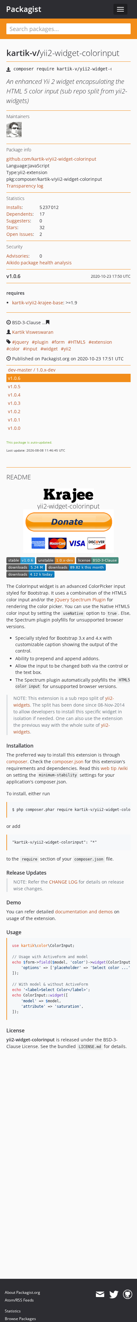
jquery (22, 342)
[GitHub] (127, 1294)
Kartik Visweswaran (33, 332)
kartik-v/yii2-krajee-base (37, 303)
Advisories (17, 256)
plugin (41, 342)
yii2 (67, 349)
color (14, 349)
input (31, 349)
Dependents (19, 214)
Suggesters (18, 221)
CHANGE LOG (63, 882)
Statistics (13, 1311)
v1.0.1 (14, 420)
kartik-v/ (23, 53)
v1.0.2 (14, 411)
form (59, 342)
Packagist (23, 9)
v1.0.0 (14, 428)
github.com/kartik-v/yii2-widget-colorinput (51, 159)
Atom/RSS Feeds (19, 1300)
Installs (14, 207)
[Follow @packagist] (114, 1294)
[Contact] (100, 1294)
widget (50, 349)
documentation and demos (84, 912)
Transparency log (24, 186)
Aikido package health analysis (39, 263)
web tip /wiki (114, 768)
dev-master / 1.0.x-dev (31, 370)
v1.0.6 (14, 378)
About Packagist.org (22, 1292)
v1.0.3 (14, 403)
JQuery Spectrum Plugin (80, 600)
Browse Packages (20, 1318)
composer (16, 761)
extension (101, 342)
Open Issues (19, 234)
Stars (11, 227)
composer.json (67, 761)
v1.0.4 (14, 395)
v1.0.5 (14, 386)
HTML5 (78, 342)
